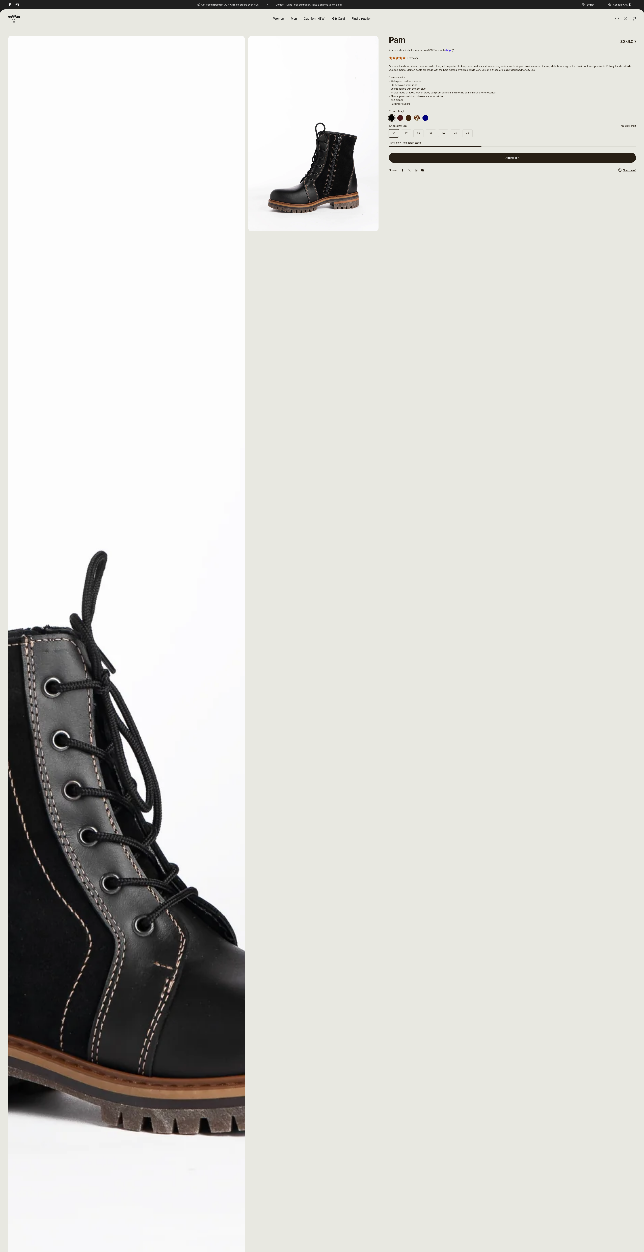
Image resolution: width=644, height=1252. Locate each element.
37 (406, 133)
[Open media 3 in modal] (313, 133)
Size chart (630, 125)
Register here (328, 4)
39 (430, 133)
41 (455, 133)
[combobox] (590, 4)
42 (467, 133)
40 (443, 133)
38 (418, 133)
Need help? (629, 170)
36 (393, 133)
